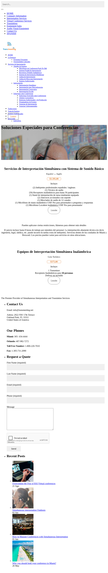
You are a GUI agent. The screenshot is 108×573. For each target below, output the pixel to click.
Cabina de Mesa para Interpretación (31, 79)
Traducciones (12, 109)
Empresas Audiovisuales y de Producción (33, 100)
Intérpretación (18, 83)
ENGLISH (11, 119)
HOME (10, 13)
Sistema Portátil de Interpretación (30, 70)
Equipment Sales (14, 26)
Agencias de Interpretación (28, 104)
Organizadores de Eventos (28, 102)
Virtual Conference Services (19, 21)
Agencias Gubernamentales (28, 106)
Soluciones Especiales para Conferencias (32, 96)
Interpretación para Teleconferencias (31, 87)
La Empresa (12, 57)
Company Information (16, 16)
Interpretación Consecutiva (28, 89)
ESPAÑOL (17, 121)
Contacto (13, 116)
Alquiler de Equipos (20, 66)
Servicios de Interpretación (17, 64)
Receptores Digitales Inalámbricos (30, 73)
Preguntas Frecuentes (21, 60)
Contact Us (12, 31)
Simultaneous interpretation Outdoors (28, 510)
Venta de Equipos (14, 111)
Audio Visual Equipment (18, 28)
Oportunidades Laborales (22, 62)
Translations (12, 23)
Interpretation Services (17, 18)
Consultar (54, 210)
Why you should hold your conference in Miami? (34, 563)
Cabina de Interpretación (27, 77)
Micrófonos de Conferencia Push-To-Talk (33, 68)
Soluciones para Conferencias (23, 94)
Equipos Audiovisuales (26, 81)
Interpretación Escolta (26, 91)
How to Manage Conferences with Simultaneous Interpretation (40, 537)
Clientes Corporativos (26, 98)
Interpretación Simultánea (27, 85)
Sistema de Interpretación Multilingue (31, 75)
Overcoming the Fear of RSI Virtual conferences (33, 483)
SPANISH (11, 33)
